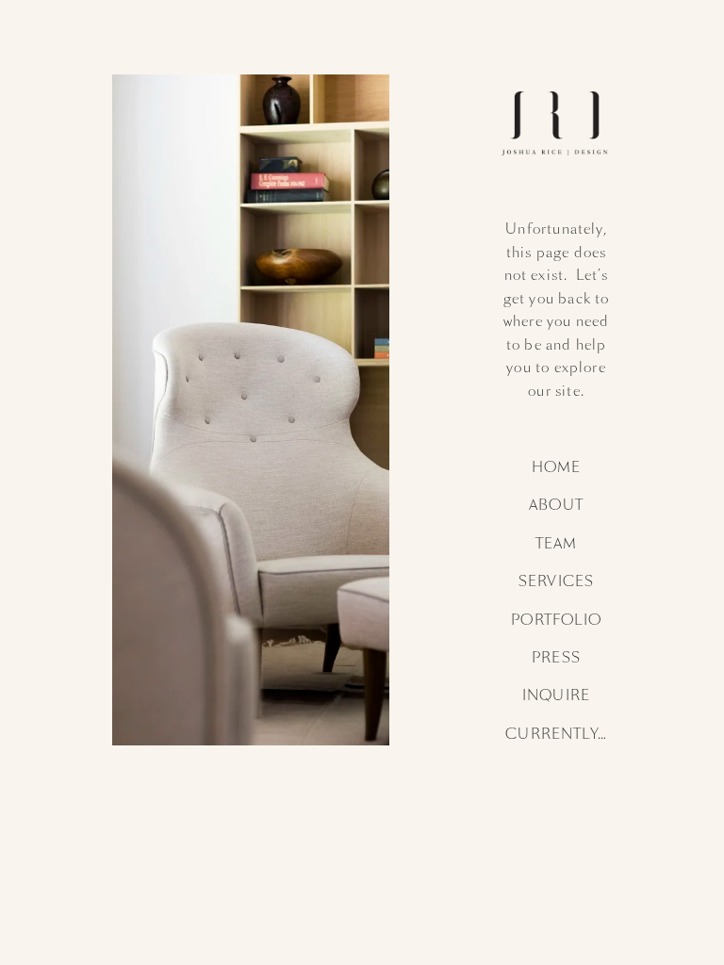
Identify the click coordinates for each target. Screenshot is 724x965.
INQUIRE (556, 695)
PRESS (556, 657)
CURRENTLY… (556, 734)
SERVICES (556, 581)
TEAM (556, 543)
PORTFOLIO (556, 620)
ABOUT (556, 505)
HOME (557, 467)
